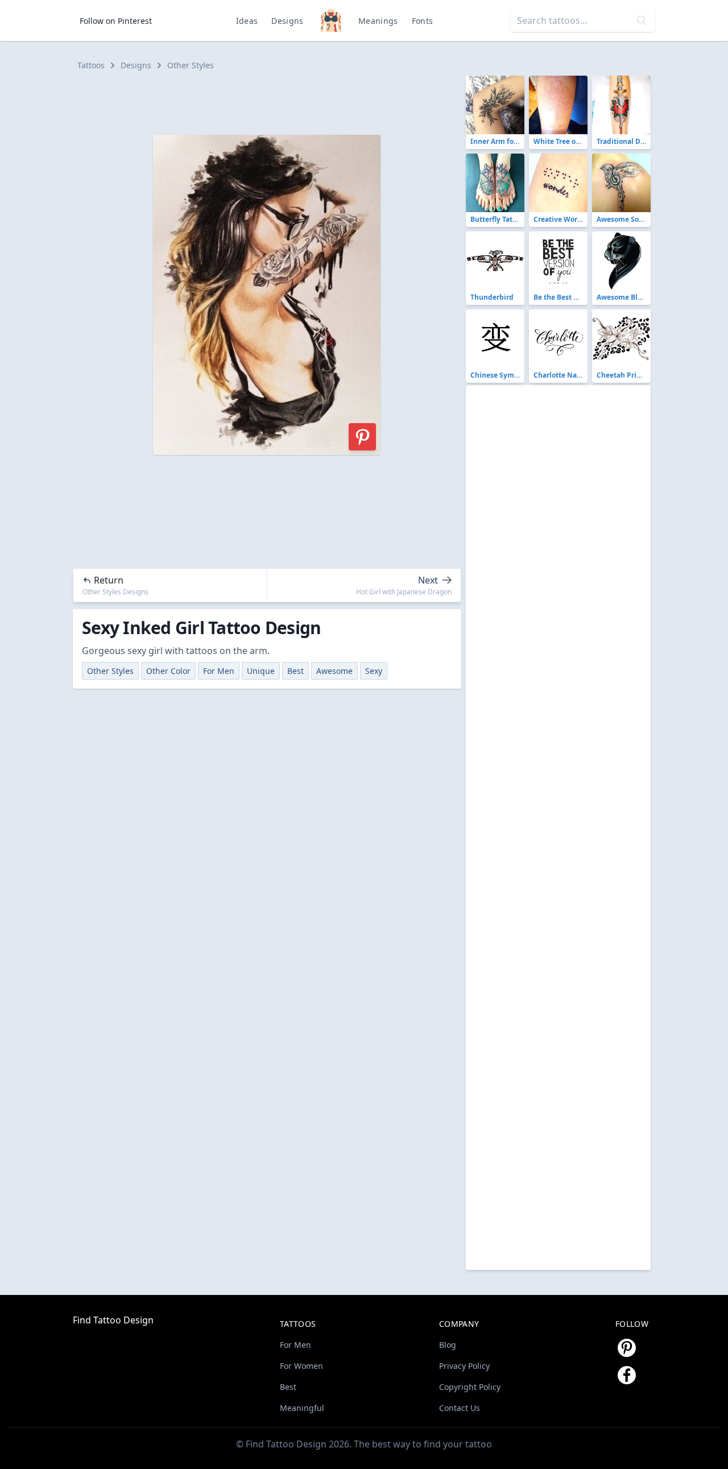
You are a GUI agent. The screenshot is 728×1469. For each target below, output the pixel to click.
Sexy (373, 670)
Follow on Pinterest (116, 20)
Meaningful (302, 1407)
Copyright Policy (469, 1386)
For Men (218, 670)
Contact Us (459, 1407)
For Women (301, 1365)
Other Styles (190, 65)
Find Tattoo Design (113, 1320)
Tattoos (91, 65)
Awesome (334, 670)
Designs (287, 20)
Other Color (168, 670)
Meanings (378, 20)
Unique (261, 670)
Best (295, 670)
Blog (447, 1344)
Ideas (247, 20)
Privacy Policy (464, 1365)
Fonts (422, 20)
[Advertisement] (272, 101)
